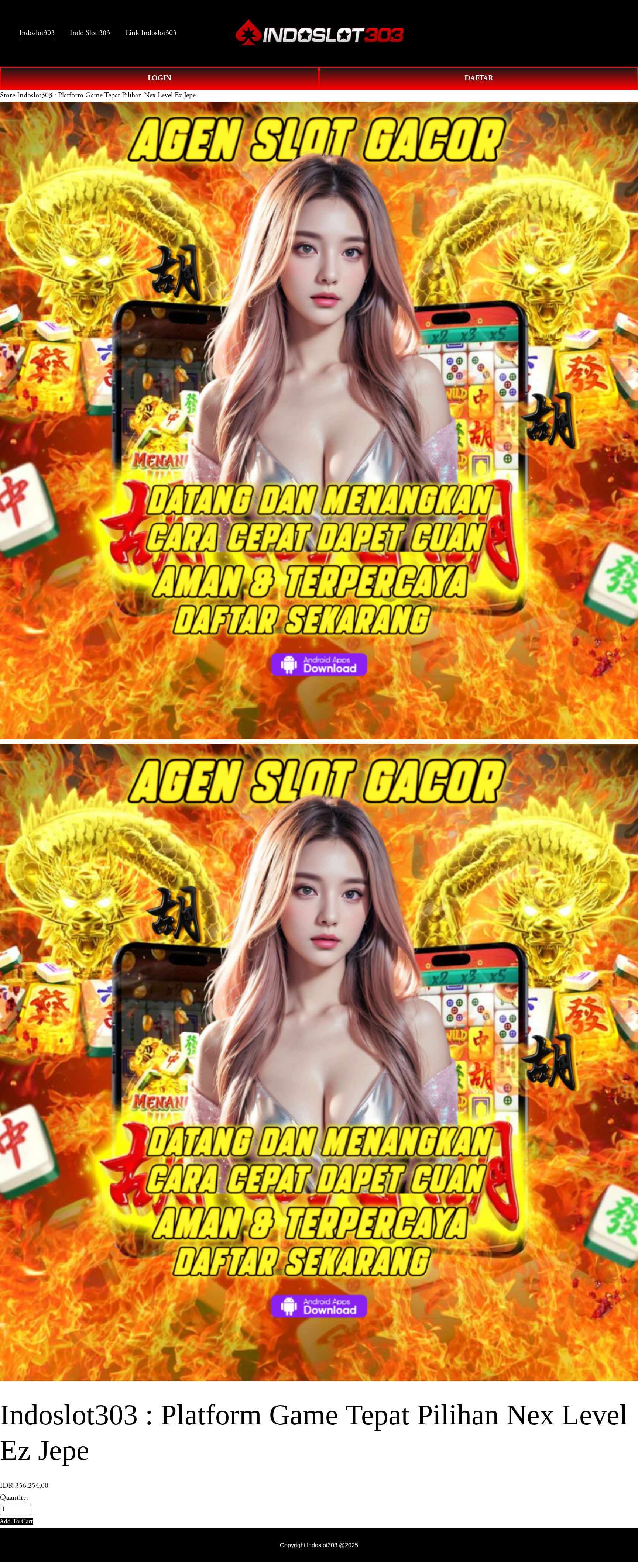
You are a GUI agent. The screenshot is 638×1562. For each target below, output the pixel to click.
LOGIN (159, 78)
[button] (16, 1521)
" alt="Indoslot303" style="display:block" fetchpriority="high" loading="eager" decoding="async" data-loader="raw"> (319, 33)
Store (7, 95)
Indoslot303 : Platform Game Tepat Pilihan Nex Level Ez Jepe (106, 95)
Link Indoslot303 (151, 33)
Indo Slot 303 (90, 33)
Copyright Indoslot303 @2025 (319, 1545)
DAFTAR (478, 78)
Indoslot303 (37, 33)
